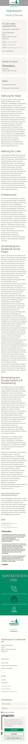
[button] (26, 3)
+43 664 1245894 (12, 42)
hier (13, 488)
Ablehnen (14, 734)
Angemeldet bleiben (8, 712)
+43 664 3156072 (11, 45)
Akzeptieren (14, 730)
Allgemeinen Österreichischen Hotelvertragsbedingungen (9, 525)
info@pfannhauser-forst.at (14, 47)
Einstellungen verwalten (14, 738)
